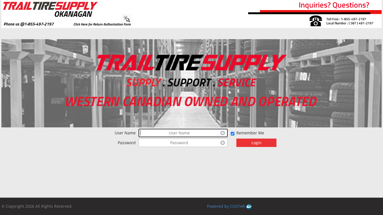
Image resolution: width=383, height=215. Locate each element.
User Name (125, 132)
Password (127, 142)
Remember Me (250, 132)
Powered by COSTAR (226, 206)
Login (257, 142)
